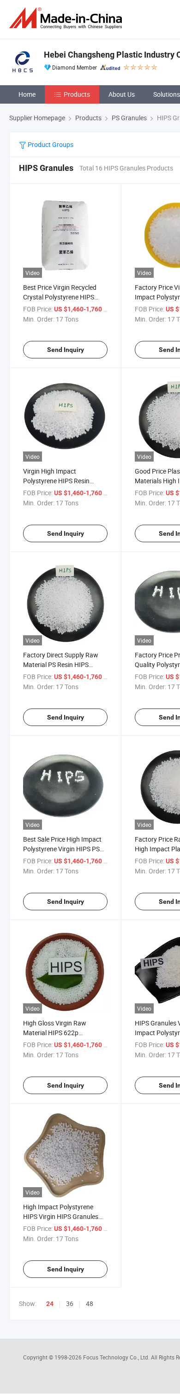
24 (50, 1303)
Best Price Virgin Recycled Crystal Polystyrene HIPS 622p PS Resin (59, 297)
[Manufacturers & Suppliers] (67, 18)
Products (77, 94)
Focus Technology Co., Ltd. (117, 1357)
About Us (121, 94)
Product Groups (49, 144)
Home (27, 94)
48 (89, 1303)
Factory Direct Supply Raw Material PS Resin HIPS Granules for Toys (60, 664)
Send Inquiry (65, 349)
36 (69, 1303)
